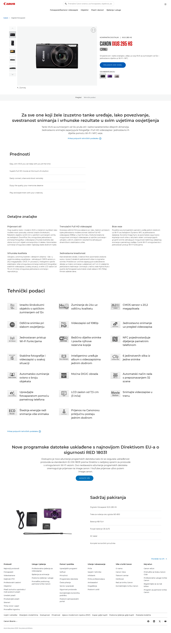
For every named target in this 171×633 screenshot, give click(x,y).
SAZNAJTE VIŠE (84, 478)
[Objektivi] (89, 10)
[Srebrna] (117, 76)
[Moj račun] (165, 4)
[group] (12, 34)
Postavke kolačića (143, 615)
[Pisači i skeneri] (105, 10)
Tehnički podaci (90, 97)
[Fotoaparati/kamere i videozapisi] (79, 10)
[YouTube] (165, 621)
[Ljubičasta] (110, 76)
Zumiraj (22, 88)
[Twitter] (160, 621)
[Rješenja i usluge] (122, 10)
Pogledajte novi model (112, 65)
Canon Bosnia (10, 621)
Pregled (78, 97)
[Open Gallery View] (93, 30)
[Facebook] (148, 621)
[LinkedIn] (154, 621)
